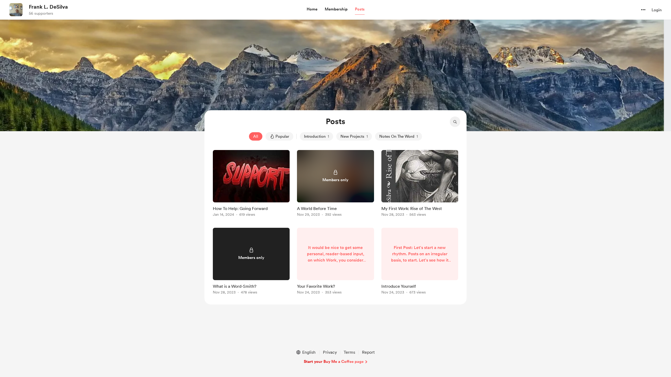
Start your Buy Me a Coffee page (334, 361)
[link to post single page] (251, 184)
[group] (251, 184)
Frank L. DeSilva (48, 7)
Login (657, 10)
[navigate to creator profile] (16, 9)
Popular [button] (282, 136)
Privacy (330, 352)
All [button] (255, 136)
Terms (349, 352)
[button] (312, 9)
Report (368, 352)
